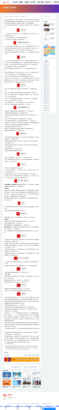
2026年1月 (46, 69)
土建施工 (49, 48)
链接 (38, 355)
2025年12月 (46, 71)
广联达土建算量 (53, 50)
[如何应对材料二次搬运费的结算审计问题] (37, 382)
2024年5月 (46, 103)
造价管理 (45, 55)
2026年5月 (46, 64)
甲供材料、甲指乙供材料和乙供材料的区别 (26, 379)
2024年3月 (46, 107)
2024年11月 (46, 93)
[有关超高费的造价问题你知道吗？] (7, 383)
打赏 (26, 355)
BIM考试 (53, 47)
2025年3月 (46, 86)
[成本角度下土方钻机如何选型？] (27, 382)
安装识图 (53, 48)
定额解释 (6, 352)
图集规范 (45, 48)
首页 (12, 16)
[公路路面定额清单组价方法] (37, 373)
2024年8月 (46, 98)
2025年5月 (46, 83)
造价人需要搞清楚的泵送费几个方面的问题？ (6, 379)
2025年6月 (46, 81)
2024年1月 (46, 110)
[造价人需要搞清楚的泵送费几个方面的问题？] (7, 375)
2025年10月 (46, 74)
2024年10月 (46, 95)
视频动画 (53, 54)
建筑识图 (49, 52)
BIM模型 (49, 47)
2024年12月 (46, 91)
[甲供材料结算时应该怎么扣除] (17, 374)
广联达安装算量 (45, 52)
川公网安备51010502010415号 (35, 403)
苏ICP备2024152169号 (25, 403)
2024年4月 (46, 105)
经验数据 (45, 54)
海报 (34, 355)
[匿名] (3, 9)
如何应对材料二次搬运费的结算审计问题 (52, 29)
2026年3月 (46, 67)
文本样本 (53, 52)
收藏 (30, 355)
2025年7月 (46, 79)
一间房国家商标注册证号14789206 (46, 403)
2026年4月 (46, 66)
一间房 (14, 403)
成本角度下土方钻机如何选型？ (52, 25)
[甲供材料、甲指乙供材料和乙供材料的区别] (27, 375)
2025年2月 (46, 88)
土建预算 (6, 9)
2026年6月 (46, 62)
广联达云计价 (49, 50)
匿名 (7, 355)
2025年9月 (46, 76)
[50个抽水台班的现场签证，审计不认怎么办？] (46, 39)
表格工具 (49, 54)
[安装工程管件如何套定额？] (17, 382)
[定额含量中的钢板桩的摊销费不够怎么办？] (46, 35)
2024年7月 (46, 100)
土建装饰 (16, 16)
